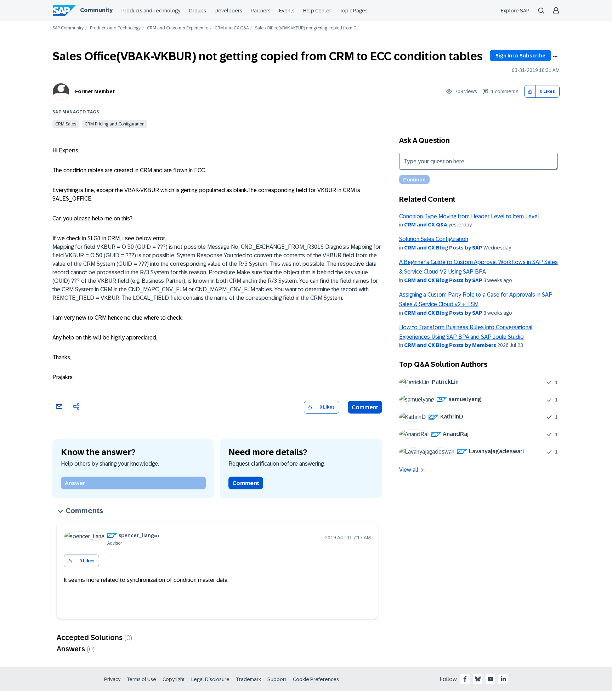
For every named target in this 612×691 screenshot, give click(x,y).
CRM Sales (65, 124)
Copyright (174, 679)
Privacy (112, 679)
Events (287, 10)
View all (408, 470)
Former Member (95, 91)
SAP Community (68, 28)
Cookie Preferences (316, 679)
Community (96, 10)
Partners (261, 10)
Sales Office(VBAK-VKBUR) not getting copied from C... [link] (306, 28)
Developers (228, 10)
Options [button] (555, 57)
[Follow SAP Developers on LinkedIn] (503, 679)
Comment (365, 407)
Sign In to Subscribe (520, 55)
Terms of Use (141, 679)
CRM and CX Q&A (232, 28)
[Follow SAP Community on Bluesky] (478, 679)
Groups (197, 10)
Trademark (248, 679)
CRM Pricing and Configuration (114, 124)
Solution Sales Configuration (433, 239)
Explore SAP (515, 10)
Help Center (317, 10)
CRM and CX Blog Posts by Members (450, 345)
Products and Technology (150, 10)
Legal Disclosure (210, 679)
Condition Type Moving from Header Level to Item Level (469, 216)
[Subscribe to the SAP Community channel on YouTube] (490, 679)
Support (277, 679)
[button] (530, 91)
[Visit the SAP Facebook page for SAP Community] (465, 679)
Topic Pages (354, 10)
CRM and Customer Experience (177, 28)
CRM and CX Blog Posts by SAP (443, 248)
